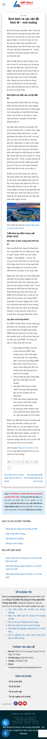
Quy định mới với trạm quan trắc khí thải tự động (13, 478)
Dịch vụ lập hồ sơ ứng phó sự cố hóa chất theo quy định (24, 559)
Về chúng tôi (30, 718)
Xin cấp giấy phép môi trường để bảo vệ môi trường (33, 478)
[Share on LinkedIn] (36, 462)
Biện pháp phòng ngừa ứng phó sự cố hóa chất (24, 575)
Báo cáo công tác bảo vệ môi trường (24, 625)
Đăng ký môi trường (14, 543)
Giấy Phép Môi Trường (15, 534)
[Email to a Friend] (22, 462)
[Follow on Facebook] (16, 703)
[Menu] (4, 4)
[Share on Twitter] (18, 462)
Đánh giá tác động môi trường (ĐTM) (21, 529)
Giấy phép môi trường (25, 720)
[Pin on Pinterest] (27, 462)
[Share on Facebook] (13, 462)
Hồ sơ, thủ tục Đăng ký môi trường (23, 622)
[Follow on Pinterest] (20, 703)
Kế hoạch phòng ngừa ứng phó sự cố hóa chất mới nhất (23, 567)
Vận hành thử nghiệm (15, 538)
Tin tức (24, 15)
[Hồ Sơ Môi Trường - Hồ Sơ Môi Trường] (23, 4)
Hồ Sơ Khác (18, 723)
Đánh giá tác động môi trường (25, 721)
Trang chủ (18, 718)
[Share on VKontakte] (32, 462)
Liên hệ (35, 723)
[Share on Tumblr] (9, 468)
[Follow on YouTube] (25, 703)
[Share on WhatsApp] (9, 462)
